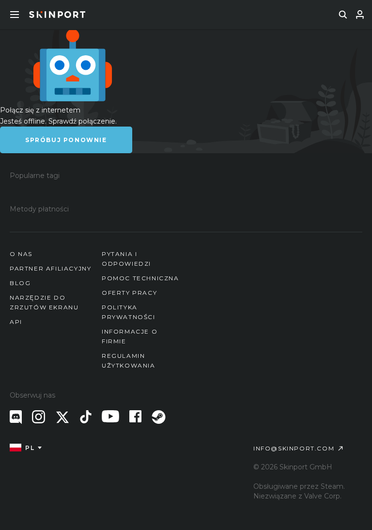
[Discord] (16, 417)
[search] (343, 14)
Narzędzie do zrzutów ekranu (44, 302)
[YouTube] (110, 416)
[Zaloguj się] (360, 14)
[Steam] (159, 417)
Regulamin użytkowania (128, 360)
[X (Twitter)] (62, 417)
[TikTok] (86, 416)
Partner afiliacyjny (50, 268)
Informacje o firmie (129, 336)
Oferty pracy (129, 292)
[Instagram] (38, 416)
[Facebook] (135, 416)
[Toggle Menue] (14, 14)
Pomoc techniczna (140, 278)
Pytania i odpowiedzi (126, 258)
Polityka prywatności (128, 312)
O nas (21, 253)
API (16, 321)
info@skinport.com (293, 448)
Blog (20, 283)
